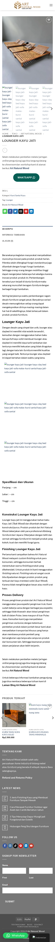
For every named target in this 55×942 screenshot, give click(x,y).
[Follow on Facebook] (4, 845)
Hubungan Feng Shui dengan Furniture (29, 826)
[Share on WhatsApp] (4, 211)
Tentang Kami (18, 924)
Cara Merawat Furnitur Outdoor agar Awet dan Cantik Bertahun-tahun (29, 808)
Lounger (9, 200)
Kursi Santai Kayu (17, 195)
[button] (51, 5)
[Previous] (7, 50)
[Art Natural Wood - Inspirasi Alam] (27, 5)
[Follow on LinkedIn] (26, 845)
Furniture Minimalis (28, 926)
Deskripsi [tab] (7, 229)
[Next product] (4, 150)
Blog (29, 924)
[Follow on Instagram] (10, 845)
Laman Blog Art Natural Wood (18, 685)
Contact (38, 924)
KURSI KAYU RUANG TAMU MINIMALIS (39, 733)
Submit (10, 901)
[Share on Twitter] (15, 211)
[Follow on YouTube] (31, 845)
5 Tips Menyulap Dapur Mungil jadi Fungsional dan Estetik (27, 818)
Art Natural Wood (31, 134)
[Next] (48, 50)
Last (31, 878)
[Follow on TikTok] (15, 845)
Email (5, 884)
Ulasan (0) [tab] (7, 241)
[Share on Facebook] (10, 211)
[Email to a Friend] (20, 211)
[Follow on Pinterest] (20, 845)
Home (5, 134)
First (4, 878)
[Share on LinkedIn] (31, 211)
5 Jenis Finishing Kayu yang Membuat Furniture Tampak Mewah (29, 799)
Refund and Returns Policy (17, 777)
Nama (5, 865)
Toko (14, 134)
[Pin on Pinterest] (26, 211)
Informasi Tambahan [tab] (13, 235)
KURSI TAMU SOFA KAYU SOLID (11, 733)
